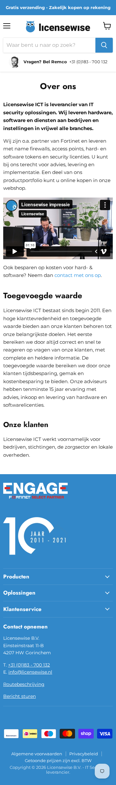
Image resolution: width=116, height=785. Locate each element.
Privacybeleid (83, 753)
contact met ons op (77, 275)
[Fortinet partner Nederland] (35, 502)
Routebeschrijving (23, 684)
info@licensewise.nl (30, 672)
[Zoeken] (104, 45)
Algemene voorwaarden (36, 753)
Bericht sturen (19, 696)
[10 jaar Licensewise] (35, 559)
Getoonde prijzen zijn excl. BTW (58, 760)
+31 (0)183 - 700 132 (29, 665)
